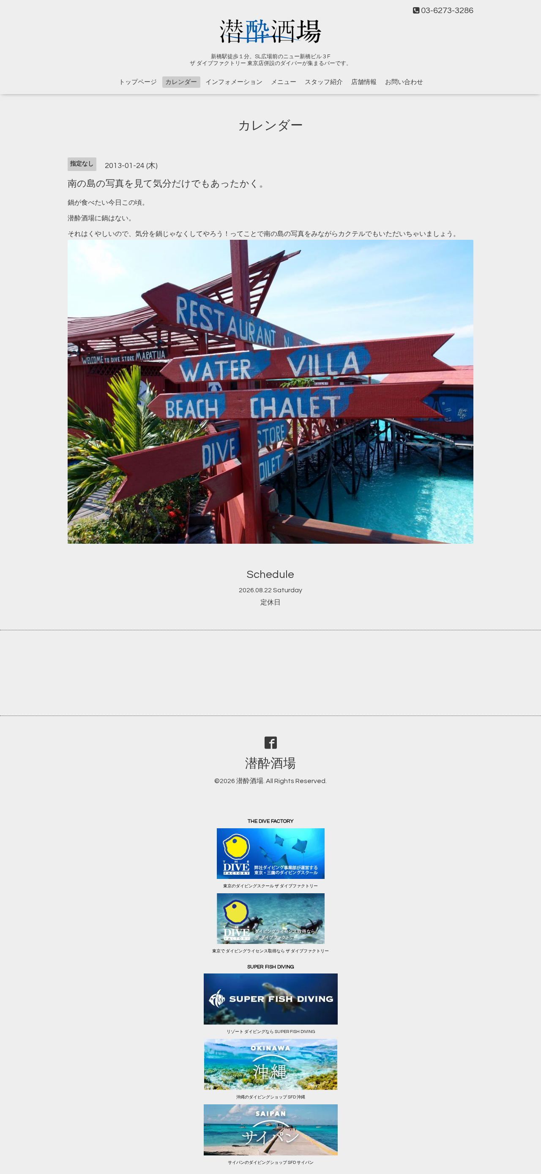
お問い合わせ (404, 82)
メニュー (283, 82)
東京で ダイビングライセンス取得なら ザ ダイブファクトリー (270, 951)
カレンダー (181, 82)
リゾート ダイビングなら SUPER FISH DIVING (271, 1032)
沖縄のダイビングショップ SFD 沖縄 (270, 1097)
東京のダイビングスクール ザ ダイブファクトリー (270, 886)
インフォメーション (233, 82)
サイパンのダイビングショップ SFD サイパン (271, 1162)
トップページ (138, 82)
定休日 (270, 602)
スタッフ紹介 (324, 82)
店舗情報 (364, 82)
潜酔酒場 (270, 763)
